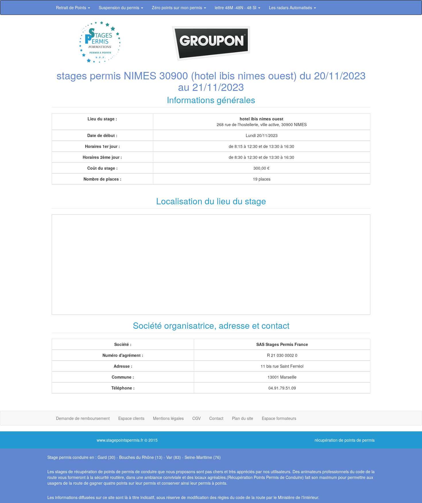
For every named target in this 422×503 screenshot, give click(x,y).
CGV (196, 418)
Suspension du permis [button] (119, 7)
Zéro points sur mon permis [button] (177, 7)
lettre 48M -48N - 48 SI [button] (236, 7)
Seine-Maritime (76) (203, 457)
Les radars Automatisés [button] (291, 7)
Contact (216, 418)
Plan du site (242, 418)
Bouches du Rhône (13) (140, 457)
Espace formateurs (279, 418)
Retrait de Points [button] (71, 7)
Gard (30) (106, 457)
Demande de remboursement (83, 418)
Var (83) (173, 457)
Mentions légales (168, 418)
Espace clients (131, 418)
